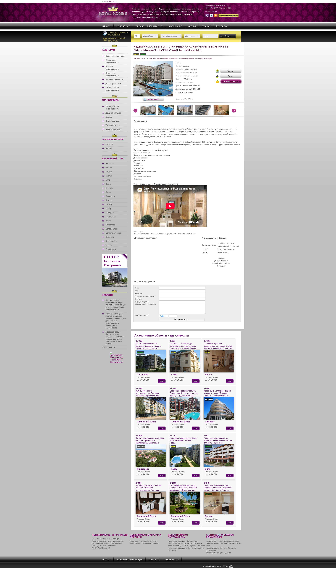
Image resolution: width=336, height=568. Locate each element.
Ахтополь (110, 163)
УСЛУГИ (192, 26)
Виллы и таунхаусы (115, 79)
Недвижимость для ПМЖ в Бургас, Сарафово (186, 546)
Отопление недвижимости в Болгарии (107, 543)
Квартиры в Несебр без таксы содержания (185, 543)
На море (109, 144)
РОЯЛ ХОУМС (123, 26)
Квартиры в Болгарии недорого (218, 553)
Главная (136, 58)
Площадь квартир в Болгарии (104, 546)
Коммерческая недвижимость (112, 88)
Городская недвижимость (112, 61)
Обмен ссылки (171, 560)
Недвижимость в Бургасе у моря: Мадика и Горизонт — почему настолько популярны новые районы (115, 338)
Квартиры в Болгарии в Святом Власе (183, 541)
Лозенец (109, 200)
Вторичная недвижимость (112, 74)
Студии (109, 117)
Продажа (143, 58)
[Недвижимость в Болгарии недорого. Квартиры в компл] (153, 96)
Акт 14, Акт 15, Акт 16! (101, 548)
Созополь (110, 237)
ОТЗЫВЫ (206, 26)
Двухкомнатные (113, 121)
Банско (109, 172)
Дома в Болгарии (113, 113)
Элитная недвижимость (112, 67)
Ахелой (109, 167)
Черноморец (111, 241)
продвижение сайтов (220, 566)
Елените (109, 188)
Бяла (108, 180)
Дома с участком (113, 83)
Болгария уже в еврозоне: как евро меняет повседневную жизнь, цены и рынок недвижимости (116, 305)
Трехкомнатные (113, 125)
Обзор (108, 208)
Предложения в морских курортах (143, 541)
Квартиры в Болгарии (115, 56)
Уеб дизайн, (207, 566)
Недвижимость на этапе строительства (107, 541)
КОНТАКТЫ (221, 26)
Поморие (110, 212)
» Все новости (108, 347)
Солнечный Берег (114, 233)
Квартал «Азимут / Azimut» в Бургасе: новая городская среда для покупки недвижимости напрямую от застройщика (116, 320)
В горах (109, 148)
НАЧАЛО (106, 26)
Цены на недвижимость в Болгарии (106, 539)
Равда (108, 221)
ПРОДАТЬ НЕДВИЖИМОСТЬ (149, 26)
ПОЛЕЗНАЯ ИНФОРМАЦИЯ (129, 560)
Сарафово (110, 225)
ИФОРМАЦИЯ (175, 26)
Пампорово (111, 249)
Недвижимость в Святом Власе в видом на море (223, 544)
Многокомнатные (113, 129)
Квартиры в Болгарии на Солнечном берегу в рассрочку (186, 549)
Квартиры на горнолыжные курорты (144, 543)
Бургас (109, 176)
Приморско (111, 216)
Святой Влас (111, 229)
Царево (109, 245)
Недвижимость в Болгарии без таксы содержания (221, 549)
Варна (108, 184)
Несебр (109, 204)
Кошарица (110, 196)
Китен (108, 192)
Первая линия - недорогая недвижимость (222, 541)
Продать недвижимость (228, 15)
